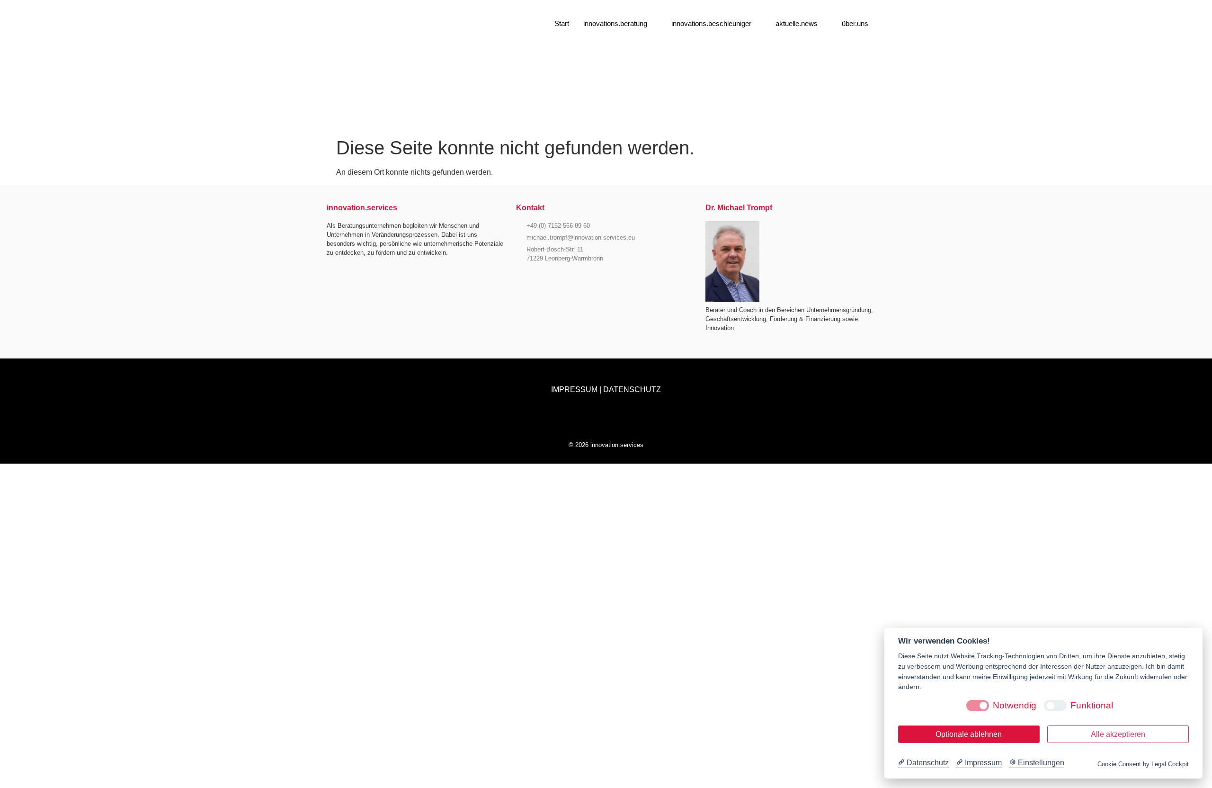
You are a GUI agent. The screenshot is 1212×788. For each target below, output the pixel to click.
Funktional (1091, 705)
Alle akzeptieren (1118, 734)
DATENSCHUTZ (632, 389)
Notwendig (1014, 705)
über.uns (855, 23)
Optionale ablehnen (969, 734)
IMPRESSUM (574, 389)
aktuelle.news (796, 23)
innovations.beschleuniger (711, 23)
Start (561, 23)
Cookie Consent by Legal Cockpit (1143, 764)
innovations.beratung (615, 23)
